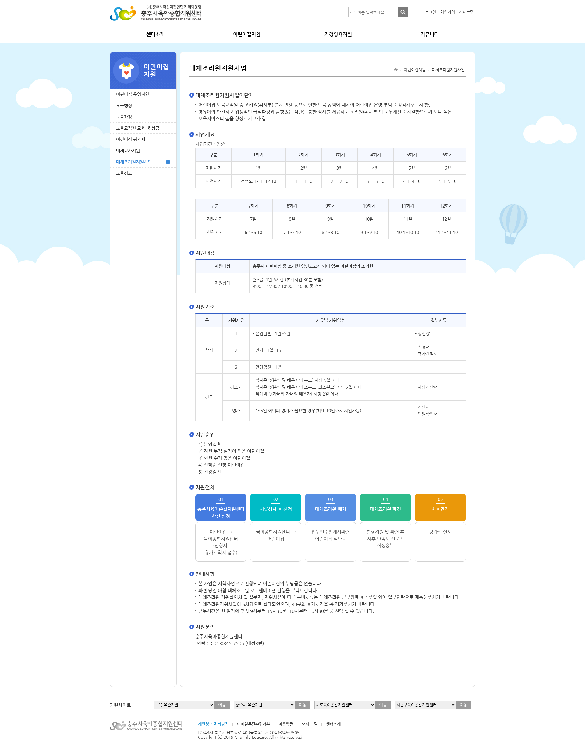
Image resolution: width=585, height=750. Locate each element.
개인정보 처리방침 (213, 724)
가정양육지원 (338, 34)
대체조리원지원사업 (134, 161)
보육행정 (124, 105)
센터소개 (155, 34)
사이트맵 (466, 12)
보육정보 (124, 173)
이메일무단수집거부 (253, 724)
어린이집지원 (247, 34)
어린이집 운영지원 (132, 94)
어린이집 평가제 (130, 139)
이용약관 (285, 724)
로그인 (430, 12)
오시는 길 (309, 724)
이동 (222, 704)
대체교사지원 (128, 150)
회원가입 (447, 12)
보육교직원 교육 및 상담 (137, 128)
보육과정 (124, 116)
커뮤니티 (429, 34)
